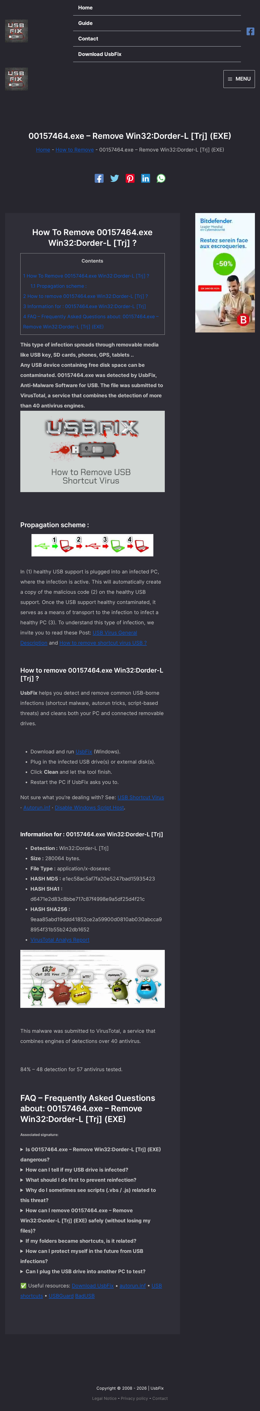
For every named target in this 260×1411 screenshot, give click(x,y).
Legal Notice (104, 1398)
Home (85, 8)
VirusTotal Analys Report (59, 940)
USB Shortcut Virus (141, 797)
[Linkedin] (145, 178)
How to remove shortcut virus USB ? (103, 643)
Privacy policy (134, 1398)
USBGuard (61, 1296)
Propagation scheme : (58, 286)
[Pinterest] (130, 178)
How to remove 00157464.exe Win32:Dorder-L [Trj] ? (85, 296)
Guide (85, 23)
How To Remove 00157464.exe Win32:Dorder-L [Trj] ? (86, 276)
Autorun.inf (36, 808)
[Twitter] (114, 178)
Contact (88, 39)
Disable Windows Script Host (89, 808)
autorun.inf (133, 1286)
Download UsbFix (99, 54)
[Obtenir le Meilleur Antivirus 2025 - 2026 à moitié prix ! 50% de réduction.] (225, 272)
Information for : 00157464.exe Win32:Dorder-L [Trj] (84, 306)
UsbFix (84, 752)
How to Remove (75, 150)
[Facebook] (250, 31)
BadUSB (85, 1296)
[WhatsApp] (161, 178)
